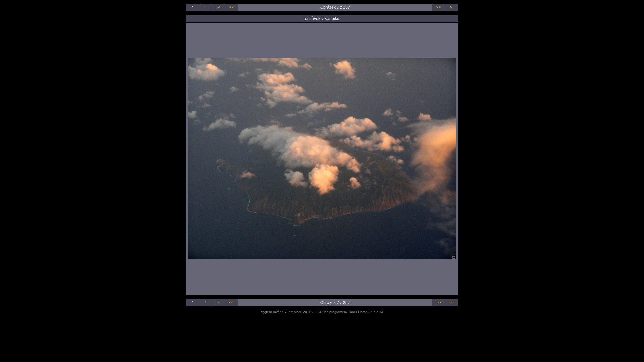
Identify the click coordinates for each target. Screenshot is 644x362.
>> (438, 7)
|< (218, 7)
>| (451, 7)
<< (231, 7)
